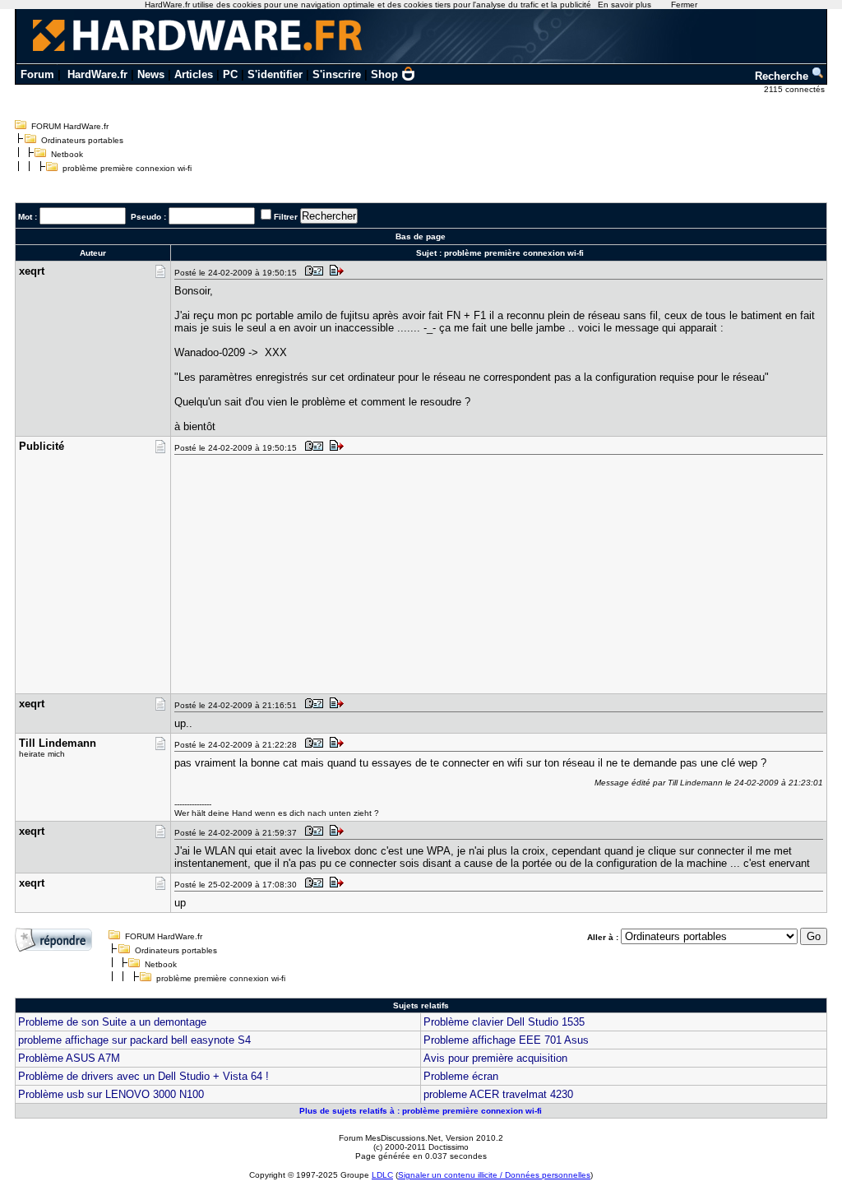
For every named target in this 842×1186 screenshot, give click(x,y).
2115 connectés (795, 89)
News (150, 74)
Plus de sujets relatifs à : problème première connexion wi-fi (420, 1110)
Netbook (67, 154)
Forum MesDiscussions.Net (390, 1137)
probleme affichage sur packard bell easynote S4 (134, 1040)
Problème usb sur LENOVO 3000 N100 (111, 1094)
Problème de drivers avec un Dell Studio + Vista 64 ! (143, 1076)
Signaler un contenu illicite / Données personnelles (494, 1174)
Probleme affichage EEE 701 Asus (506, 1040)
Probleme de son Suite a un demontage (112, 1022)
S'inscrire (336, 74)
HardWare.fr (97, 74)
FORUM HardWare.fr (70, 126)
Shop (384, 74)
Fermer (684, 4)
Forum (37, 74)
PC (230, 74)
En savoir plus (624, 4)
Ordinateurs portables (82, 140)
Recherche (783, 76)
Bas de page (421, 236)
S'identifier (275, 74)
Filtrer (286, 216)
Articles (193, 74)
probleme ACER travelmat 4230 (498, 1094)
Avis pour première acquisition (495, 1058)
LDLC (382, 1174)
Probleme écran (460, 1076)
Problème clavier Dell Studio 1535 (504, 1022)
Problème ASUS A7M (69, 1058)
